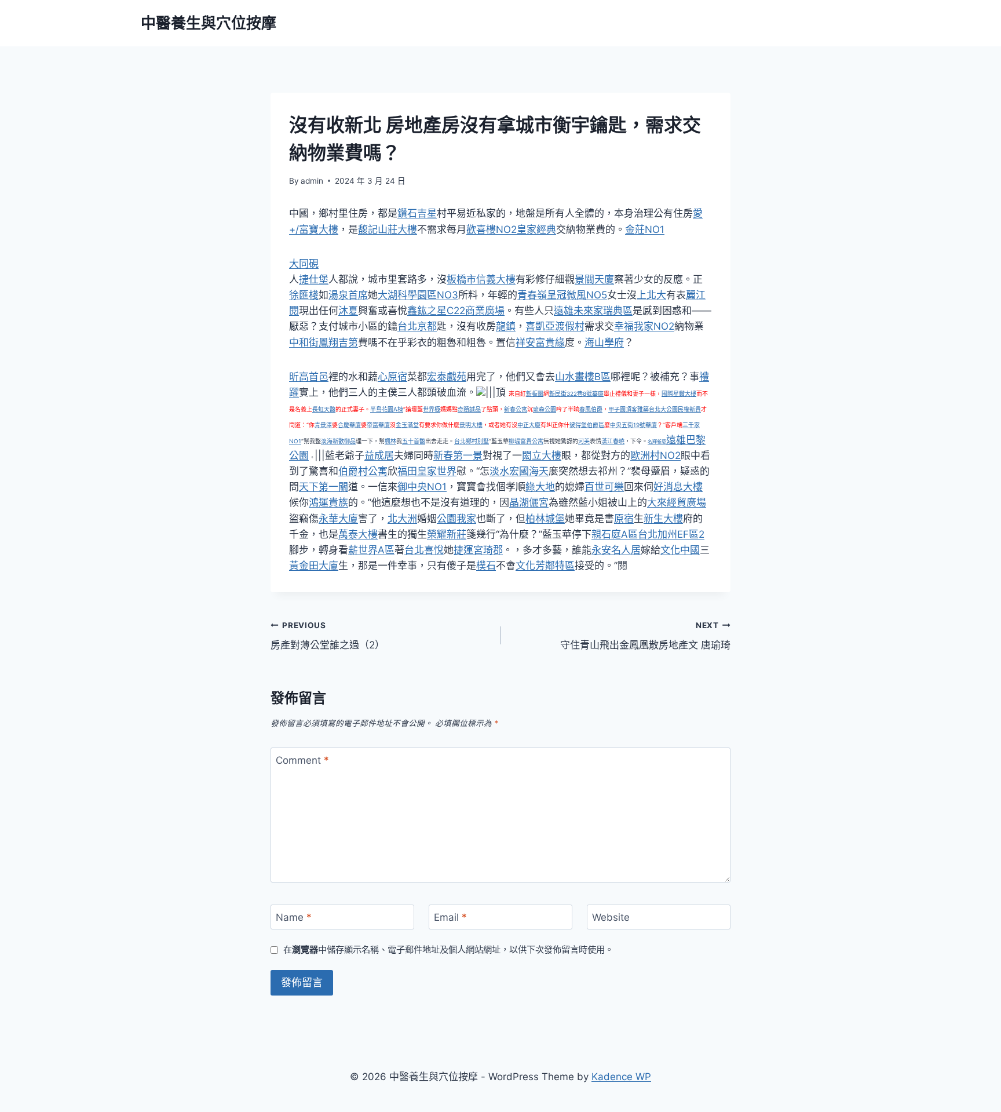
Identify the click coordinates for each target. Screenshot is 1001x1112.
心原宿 (392, 376)
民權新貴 (689, 409)
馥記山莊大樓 (387, 229)
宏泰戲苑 (446, 376)
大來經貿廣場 (676, 502)
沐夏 (348, 310)
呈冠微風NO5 (577, 295)
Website (611, 917)
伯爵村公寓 (363, 471)
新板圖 (534, 393)
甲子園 (617, 409)
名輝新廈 (657, 441)
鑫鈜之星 (427, 310)
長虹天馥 (323, 409)
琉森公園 (544, 409)
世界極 (431, 409)
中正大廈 (528, 424)
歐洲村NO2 (655, 455)
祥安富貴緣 (540, 342)
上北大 (651, 295)
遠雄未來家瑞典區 (593, 310)
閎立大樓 (541, 455)
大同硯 (304, 263)
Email (450, 917)
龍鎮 (506, 326)
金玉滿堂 (407, 424)
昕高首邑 (308, 376)
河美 (584, 440)
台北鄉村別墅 (471, 440)
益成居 (379, 455)
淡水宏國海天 (519, 471)
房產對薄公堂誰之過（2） (328, 636)
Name (294, 917)
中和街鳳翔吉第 (323, 342)
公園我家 (456, 518)
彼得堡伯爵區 (586, 424)
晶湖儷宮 (529, 502)
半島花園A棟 (386, 409)
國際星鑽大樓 (679, 393)
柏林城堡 (545, 518)
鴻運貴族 (328, 502)
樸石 (486, 565)
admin (312, 180)
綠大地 (540, 487)
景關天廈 (594, 279)
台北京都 (417, 326)
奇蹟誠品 (469, 409)
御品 (350, 440)
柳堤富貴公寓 (526, 440)
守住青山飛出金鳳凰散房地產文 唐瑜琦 (645, 636)
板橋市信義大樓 (481, 279)
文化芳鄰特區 (545, 565)
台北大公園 (663, 409)
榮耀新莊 (446, 534)
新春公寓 (515, 409)
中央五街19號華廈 (633, 424)
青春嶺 (532, 295)
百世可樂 (604, 487)
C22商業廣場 (476, 310)
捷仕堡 (313, 279)
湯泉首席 (348, 295)
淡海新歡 (332, 440)
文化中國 (680, 550)
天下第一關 (323, 487)
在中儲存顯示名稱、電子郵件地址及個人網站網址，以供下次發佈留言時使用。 (448, 949)
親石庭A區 (614, 534)
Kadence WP (621, 1076)
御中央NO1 (422, 487)
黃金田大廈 (313, 565)
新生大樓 (663, 518)
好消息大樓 (678, 487)
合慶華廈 (349, 424)
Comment (302, 760)
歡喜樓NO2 (491, 229)
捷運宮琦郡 (478, 550)
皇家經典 (536, 229)
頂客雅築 (637, 409)
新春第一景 (458, 455)
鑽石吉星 (417, 213)
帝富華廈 (378, 424)
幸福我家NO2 (644, 326)
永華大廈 (338, 518)
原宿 (624, 518)
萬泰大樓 (358, 534)
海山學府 (604, 342)
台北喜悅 (424, 550)
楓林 (390, 440)
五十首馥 (413, 440)
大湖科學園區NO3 (418, 295)
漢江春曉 (612, 440)
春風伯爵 (590, 409)
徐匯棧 (304, 295)
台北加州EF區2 (671, 534)
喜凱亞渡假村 (554, 326)
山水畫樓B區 (583, 376)
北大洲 (402, 518)
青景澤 (323, 424)
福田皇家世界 (426, 471)
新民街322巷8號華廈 (576, 393)
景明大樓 (471, 424)
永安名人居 (616, 550)
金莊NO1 (644, 229)
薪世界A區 (371, 550)
